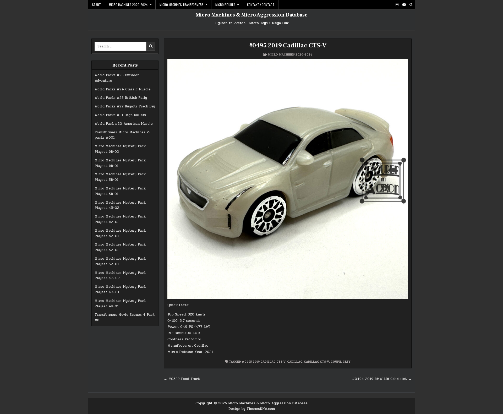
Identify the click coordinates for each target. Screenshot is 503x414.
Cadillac (294, 361)
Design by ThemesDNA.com (251, 408)
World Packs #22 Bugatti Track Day (125, 106)
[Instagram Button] (397, 5)
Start (96, 4)
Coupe (336, 361)
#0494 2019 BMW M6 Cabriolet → (382, 379)
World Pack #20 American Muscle (124, 123)
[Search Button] (411, 5)
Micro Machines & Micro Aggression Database (252, 15)
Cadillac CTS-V (316, 361)
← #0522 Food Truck (182, 379)
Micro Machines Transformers (182, 4)
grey (346, 361)
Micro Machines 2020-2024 (128, 4)
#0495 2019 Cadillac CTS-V (287, 45)
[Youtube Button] (404, 5)
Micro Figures (225, 4)
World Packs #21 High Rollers (120, 115)
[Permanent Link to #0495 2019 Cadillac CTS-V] (287, 179)
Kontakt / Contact (260, 4)
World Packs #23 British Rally (121, 97)
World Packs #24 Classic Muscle (123, 89)
